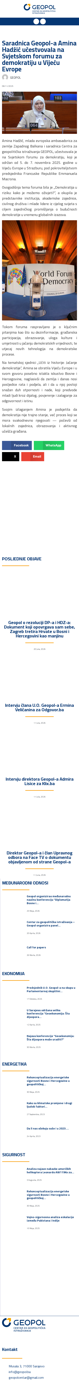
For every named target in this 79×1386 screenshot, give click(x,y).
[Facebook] (36, 21)
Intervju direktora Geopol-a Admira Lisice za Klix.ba (40, 781)
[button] (10, 8)
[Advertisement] (39, 504)
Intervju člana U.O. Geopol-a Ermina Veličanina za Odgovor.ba (39, 707)
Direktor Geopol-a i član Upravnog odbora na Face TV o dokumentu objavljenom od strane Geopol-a (39, 857)
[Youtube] (43, 21)
